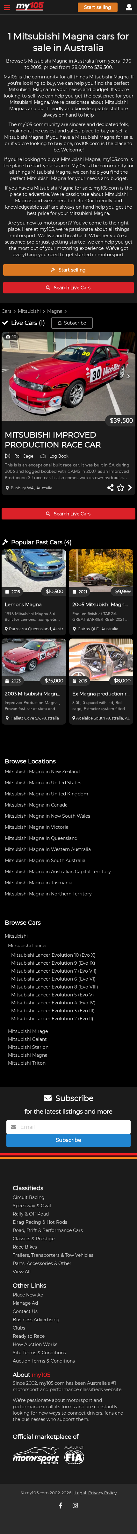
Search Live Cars (71, 288)
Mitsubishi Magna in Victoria (36, 827)
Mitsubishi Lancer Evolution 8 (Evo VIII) (54, 987)
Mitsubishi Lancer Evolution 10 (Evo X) (53, 955)
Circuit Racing (29, 1197)
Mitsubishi (29, 311)
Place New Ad (28, 1295)
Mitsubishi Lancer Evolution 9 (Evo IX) (53, 963)
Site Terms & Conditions (39, 1353)
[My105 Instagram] (75, 1505)
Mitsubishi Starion (28, 1047)
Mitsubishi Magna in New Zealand (42, 771)
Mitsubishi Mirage (28, 1031)
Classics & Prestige (33, 1239)
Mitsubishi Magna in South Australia (45, 860)
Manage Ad (25, 1303)
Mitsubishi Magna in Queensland (41, 838)
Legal (80, 1492)
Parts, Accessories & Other (42, 1263)
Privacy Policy (102, 1492)
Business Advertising (36, 1320)
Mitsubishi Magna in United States (43, 783)
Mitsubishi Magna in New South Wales (47, 816)
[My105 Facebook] (61, 1505)
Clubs (19, 1328)
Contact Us (25, 1311)
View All (22, 1272)
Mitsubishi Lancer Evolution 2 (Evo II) (52, 1019)
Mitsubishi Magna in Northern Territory (48, 894)
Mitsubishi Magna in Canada (36, 805)
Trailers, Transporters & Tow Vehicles (53, 1255)
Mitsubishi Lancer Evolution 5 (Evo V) (52, 995)
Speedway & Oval (32, 1206)
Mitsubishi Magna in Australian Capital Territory (58, 871)
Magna (54, 311)
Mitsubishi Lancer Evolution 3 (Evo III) (53, 1011)
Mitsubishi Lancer (27, 945)
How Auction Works (35, 1344)
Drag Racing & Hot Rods (40, 1222)
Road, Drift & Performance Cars (48, 1230)
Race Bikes (25, 1247)
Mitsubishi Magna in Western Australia (48, 849)
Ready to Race (29, 1336)
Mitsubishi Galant (27, 1039)
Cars (6, 311)
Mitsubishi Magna (27, 1055)
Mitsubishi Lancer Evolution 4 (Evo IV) (53, 1003)
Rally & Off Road (31, 1214)
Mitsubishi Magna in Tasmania (38, 883)
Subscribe (75, 323)
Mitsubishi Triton (27, 1063)
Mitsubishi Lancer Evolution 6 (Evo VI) (53, 979)
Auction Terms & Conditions (44, 1361)
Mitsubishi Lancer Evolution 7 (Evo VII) (54, 971)
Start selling (97, 7)
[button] (68, 376)
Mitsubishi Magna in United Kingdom (46, 794)
